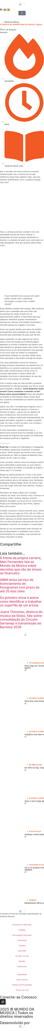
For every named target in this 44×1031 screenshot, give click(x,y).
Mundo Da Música (12, 22)
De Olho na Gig (35, 765)
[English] (1, 9)
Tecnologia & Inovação (22, 935)
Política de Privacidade (22, 985)
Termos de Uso (22, 990)
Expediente (22, 974)
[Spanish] (8, 9)
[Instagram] (3, 1002)
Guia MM (22, 951)
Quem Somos (22, 979)
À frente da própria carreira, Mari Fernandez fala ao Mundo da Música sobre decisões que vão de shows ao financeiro (21, 565)
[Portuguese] (5, 9)
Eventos (22, 945)
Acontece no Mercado (22, 925)
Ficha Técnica (35, 831)
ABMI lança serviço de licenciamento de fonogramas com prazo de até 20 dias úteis (19, 585)
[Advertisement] (22, 207)
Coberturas (22, 966)
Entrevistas (22, 940)
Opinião (22, 961)
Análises (32, 900)
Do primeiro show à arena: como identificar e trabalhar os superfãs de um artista (21, 601)
